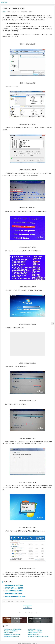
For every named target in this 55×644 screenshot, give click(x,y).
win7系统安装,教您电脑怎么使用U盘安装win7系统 (39, 636)
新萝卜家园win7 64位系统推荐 (35, 631)
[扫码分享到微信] (25, 613)
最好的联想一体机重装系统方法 (11, 631)
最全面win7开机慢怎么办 (33, 634)
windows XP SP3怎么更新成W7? (13, 590)
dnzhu (4, 11)
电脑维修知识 (24, 11)
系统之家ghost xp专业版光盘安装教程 (12, 629)
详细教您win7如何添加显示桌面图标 (12, 634)
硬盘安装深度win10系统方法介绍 (11, 636)
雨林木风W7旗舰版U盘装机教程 (35, 632)
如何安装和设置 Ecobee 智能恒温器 (14, 588)
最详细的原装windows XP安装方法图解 (15, 596)
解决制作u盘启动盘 (8, 632)
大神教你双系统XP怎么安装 (34, 629)
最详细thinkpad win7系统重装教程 (14, 585)
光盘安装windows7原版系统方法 (13, 593)
